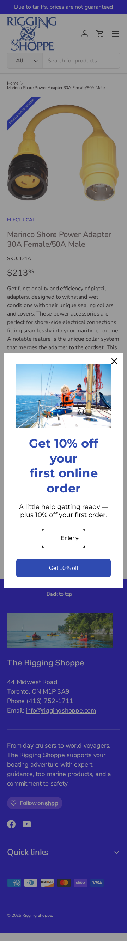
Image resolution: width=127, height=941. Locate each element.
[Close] (114, 361)
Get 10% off (63, 568)
